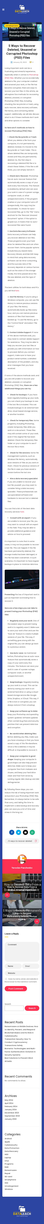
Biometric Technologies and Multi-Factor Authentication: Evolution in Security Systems (20, 1051)
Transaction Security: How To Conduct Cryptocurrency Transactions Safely (18, 1042)
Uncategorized (12, 26)
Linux (7, 1160)
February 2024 (11, 1106)
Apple (7, 1141)
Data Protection (12, 1148)
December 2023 (12, 1112)
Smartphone (10, 1179)
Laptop (8, 1157)
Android (8, 1138)
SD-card (8, 1176)
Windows (9, 1189)
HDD (6, 1154)
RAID (7, 1167)
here (17, 291)
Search (8, 1004)
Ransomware (11, 1170)
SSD (6, 1183)
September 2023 (12, 1116)
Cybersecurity (11, 1145)
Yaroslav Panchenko (22, 868)
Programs (9, 1164)
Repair (7, 1173)
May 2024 (9, 1100)
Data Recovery (11, 1151)
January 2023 (11, 1119)
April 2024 (9, 1103)
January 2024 (11, 1109)
